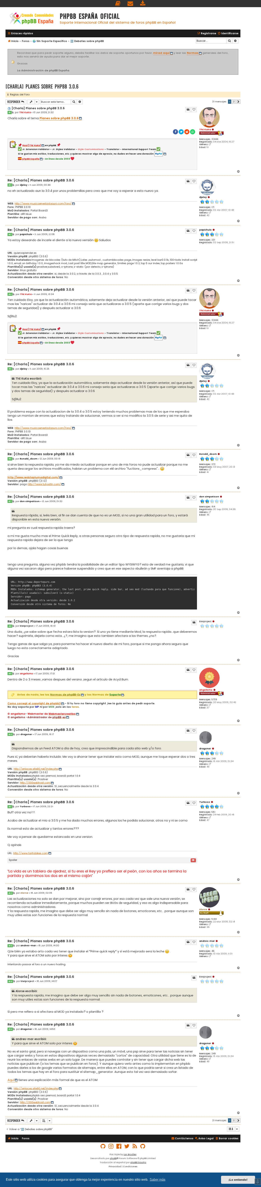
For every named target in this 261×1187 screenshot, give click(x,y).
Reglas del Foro (19, 94)
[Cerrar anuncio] (238, 50)
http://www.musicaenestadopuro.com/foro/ (43, 203)
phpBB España (138, 1162)
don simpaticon (209, 496)
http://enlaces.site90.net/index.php (36, 769)
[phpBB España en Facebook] (119, 1146)
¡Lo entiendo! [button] (238, 1179)
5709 (214, 699)
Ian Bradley (130, 1154)
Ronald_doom (208, 454)
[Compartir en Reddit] (186, 131)
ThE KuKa (205, 129)
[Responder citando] (188, 109)
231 (213, 240)
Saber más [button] (157, 1179)
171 (212, 207)
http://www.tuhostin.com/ (44, 484)
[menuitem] (118, 3)
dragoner (205, 748)
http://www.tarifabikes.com (30, 853)
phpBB (113, 1158)
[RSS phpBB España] (135, 1146)
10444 (214, 139)
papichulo (205, 229)
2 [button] (233, 101)
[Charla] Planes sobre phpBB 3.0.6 (42, 86)
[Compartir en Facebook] (175, 131)
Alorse (203, 909)
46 (213, 951)
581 (213, 812)
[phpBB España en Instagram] (111, 1146)
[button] (238, 101)
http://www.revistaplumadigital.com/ (33, 477)
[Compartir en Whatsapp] (192, 131)
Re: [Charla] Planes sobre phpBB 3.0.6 (41, 180)
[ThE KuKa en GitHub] (143, 1146)
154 (213, 506)
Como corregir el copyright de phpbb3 (34, 703)
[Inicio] (32, 19)
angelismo (205, 689)
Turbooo (204, 802)
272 (213, 464)
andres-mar (207, 941)
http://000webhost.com (35, 782)
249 (213, 758)
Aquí (11, 1080)
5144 (214, 919)
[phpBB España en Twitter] (127, 1146)
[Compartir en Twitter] (181, 131)
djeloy (203, 197)
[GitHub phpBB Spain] (103, 1146)
